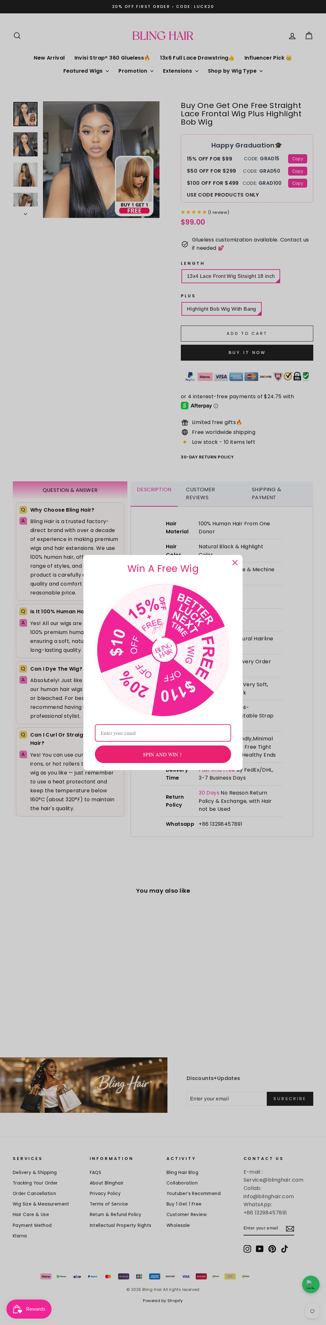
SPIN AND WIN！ (163, 754)
